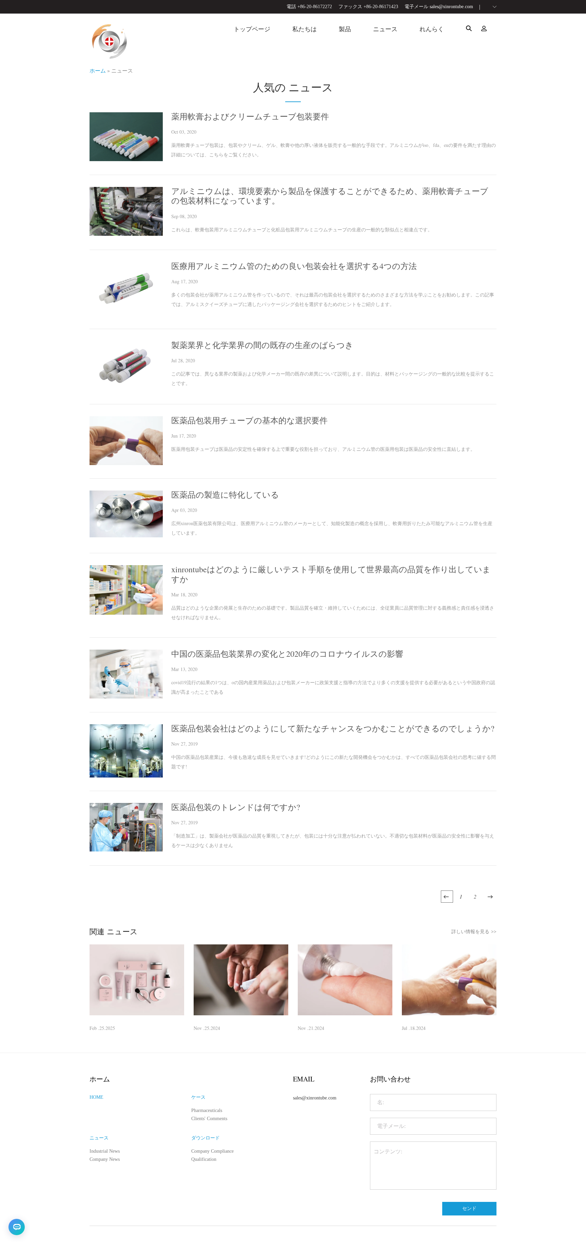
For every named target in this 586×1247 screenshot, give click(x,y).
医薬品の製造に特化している (225, 494)
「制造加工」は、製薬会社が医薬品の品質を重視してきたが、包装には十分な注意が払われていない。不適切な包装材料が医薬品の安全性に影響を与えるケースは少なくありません (332, 840)
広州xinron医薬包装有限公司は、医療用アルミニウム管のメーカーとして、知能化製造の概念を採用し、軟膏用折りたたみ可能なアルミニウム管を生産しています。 (331, 528)
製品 (345, 29)
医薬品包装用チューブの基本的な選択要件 (249, 420)
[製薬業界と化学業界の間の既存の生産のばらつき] (126, 389)
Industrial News (105, 1151)
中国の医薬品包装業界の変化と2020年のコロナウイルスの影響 (287, 653)
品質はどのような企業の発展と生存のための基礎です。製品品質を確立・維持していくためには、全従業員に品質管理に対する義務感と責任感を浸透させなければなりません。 (332, 612)
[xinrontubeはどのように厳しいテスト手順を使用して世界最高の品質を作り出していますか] (126, 613)
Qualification (203, 1159)
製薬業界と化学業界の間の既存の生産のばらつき (262, 345)
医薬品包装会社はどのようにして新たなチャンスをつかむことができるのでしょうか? (332, 728)
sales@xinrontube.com (451, 6)
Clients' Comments (209, 1118)
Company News (105, 1159)
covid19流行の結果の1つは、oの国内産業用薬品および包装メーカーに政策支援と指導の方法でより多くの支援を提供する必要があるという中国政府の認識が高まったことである (333, 687)
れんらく (431, 29)
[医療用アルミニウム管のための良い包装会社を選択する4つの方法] (126, 313)
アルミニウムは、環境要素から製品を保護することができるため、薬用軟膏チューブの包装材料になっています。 (329, 196)
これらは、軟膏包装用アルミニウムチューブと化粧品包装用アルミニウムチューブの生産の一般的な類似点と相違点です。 (301, 229)
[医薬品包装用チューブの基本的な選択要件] (126, 463)
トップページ (252, 29)
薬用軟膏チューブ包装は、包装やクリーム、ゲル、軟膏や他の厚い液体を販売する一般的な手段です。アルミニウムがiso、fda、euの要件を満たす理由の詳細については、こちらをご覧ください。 (333, 150)
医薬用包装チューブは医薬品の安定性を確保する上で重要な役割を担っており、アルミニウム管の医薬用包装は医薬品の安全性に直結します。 (323, 449)
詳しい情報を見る (473, 931)
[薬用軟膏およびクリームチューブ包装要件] (126, 159)
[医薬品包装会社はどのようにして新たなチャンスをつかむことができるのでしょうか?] (126, 775)
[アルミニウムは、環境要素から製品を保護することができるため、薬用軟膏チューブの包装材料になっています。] (126, 234)
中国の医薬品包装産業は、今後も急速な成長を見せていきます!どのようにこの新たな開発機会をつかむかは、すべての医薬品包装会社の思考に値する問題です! (333, 762)
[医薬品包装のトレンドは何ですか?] (126, 849)
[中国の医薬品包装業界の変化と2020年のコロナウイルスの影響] (126, 696)
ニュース (385, 29)
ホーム (98, 70)
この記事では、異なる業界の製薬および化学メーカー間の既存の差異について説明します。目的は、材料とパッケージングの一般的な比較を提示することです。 (332, 378)
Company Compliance (212, 1151)
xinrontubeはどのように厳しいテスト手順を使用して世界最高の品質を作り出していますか (331, 574)
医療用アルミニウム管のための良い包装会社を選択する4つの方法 (294, 266)
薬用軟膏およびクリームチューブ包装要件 (250, 116)
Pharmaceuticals (206, 1110)
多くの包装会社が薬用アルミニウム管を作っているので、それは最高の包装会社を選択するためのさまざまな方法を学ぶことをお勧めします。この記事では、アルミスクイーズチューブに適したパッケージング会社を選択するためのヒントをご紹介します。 (332, 299)
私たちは (304, 29)
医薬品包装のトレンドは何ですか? (235, 807)
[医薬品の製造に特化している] (126, 535)
